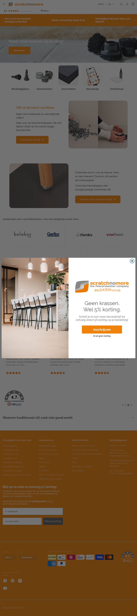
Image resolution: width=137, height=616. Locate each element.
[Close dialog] (132, 261)
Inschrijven (102, 330)
